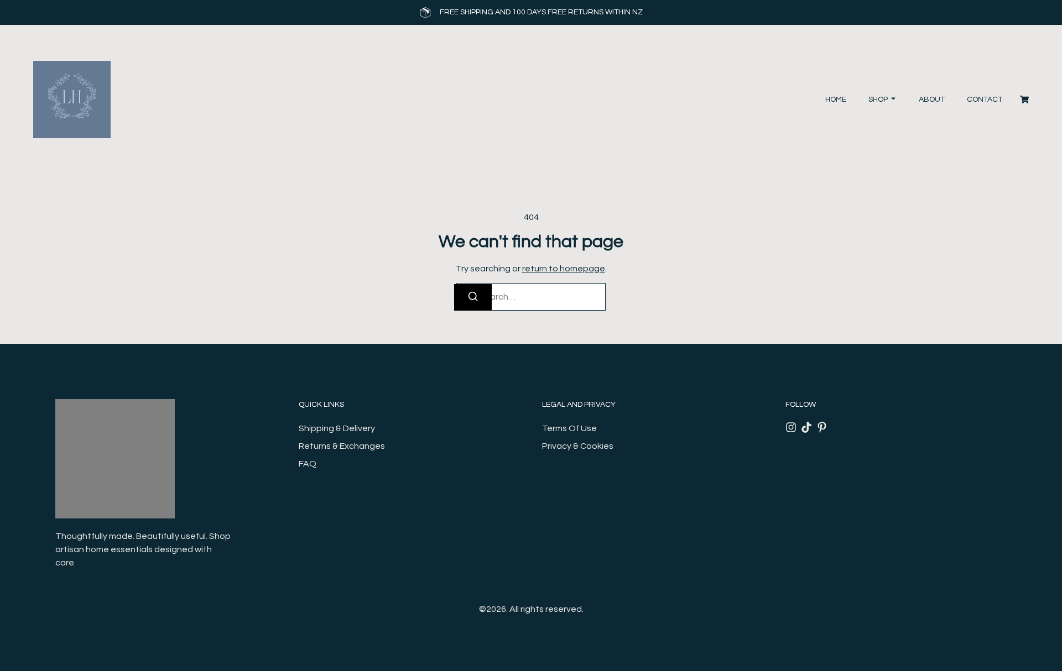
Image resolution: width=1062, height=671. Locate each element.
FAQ (307, 463)
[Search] (473, 297)
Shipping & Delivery (337, 428)
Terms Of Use (569, 428)
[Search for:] (531, 297)
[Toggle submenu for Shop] (892, 100)
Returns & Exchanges (342, 446)
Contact (984, 99)
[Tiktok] (806, 427)
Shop (878, 99)
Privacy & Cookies (577, 446)
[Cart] (1024, 99)
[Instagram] (790, 427)
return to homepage (563, 268)
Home (835, 99)
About (932, 99)
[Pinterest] (821, 427)
